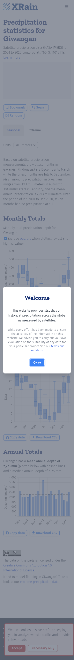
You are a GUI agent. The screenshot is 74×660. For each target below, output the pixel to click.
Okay (37, 362)
